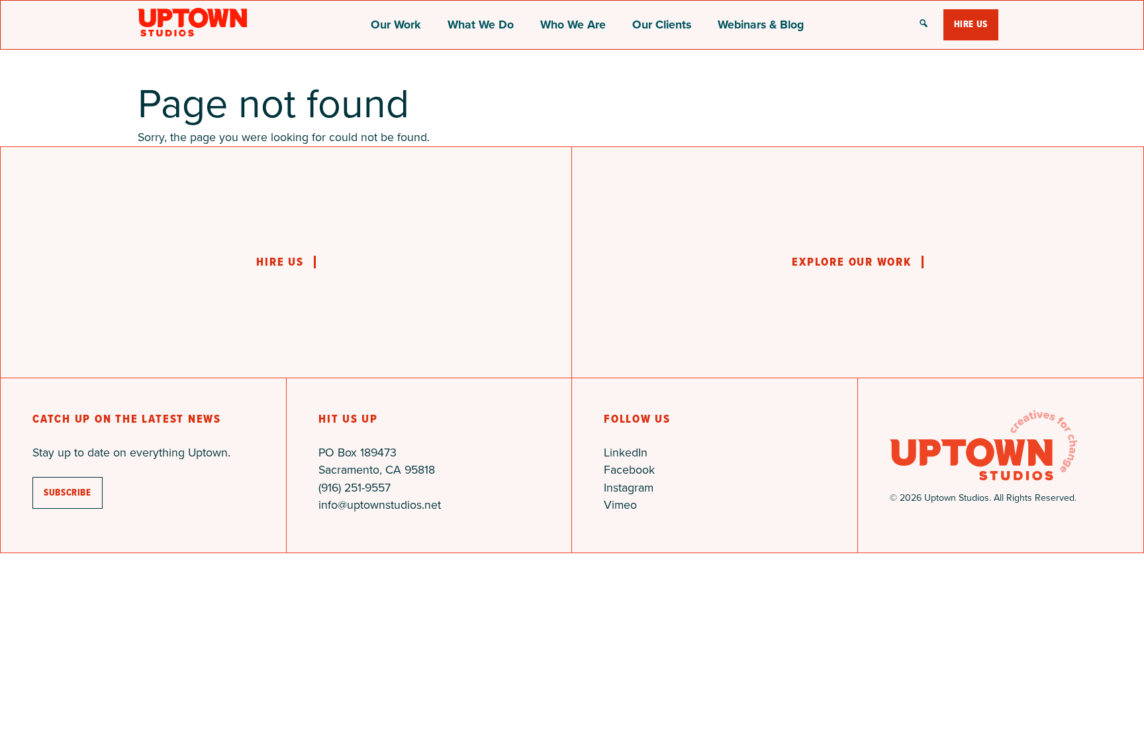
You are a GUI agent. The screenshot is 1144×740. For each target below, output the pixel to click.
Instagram (628, 487)
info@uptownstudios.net (379, 504)
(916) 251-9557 (354, 487)
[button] (923, 24)
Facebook (629, 469)
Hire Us (971, 24)
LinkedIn (625, 452)
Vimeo (620, 504)
